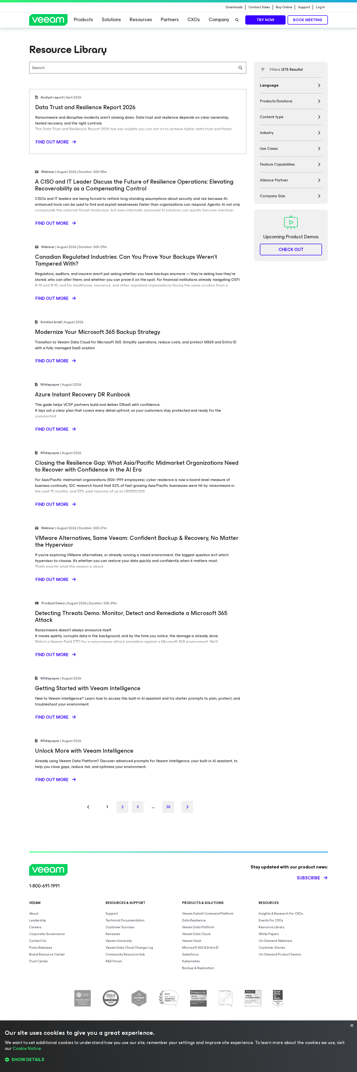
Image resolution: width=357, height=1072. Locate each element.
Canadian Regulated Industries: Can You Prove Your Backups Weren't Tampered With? (126, 260)
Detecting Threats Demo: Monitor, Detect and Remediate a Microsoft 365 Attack (131, 616)
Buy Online (284, 7)
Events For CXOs (271, 920)
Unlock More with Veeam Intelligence (84, 751)
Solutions (111, 20)
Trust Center (38, 961)
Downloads (234, 7)
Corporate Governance (47, 934)
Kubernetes (191, 961)
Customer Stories (272, 947)
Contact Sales (259, 7)
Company (219, 20)
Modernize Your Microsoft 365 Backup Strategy (97, 332)
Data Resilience (194, 920)
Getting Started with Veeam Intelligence (87, 688)
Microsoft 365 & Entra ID (200, 947)
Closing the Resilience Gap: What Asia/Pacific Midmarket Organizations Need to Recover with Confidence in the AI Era (136, 466)
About (33, 913)
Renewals (113, 934)
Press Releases (40, 947)
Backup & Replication (198, 968)
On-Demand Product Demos (280, 954)
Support (304, 7)
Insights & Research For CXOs (281, 913)
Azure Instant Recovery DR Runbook (82, 394)
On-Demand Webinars (275, 941)
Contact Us (37, 941)
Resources (141, 20)
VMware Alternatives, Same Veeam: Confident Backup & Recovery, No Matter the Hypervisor (136, 541)
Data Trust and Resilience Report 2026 (85, 107)
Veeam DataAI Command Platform (207, 913)
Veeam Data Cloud (196, 934)
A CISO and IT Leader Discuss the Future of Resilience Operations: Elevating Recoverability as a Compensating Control (134, 185)
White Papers (269, 934)
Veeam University (119, 941)
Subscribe (308, 878)
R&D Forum (114, 961)
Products (83, 20)
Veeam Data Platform (198, 927)
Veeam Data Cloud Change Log (129, 947)
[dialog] (178, 1046)
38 (168, 807)
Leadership (37, 920)
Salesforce (190, 954)
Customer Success (120, 927)
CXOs (193, 20)
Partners (170, 20)
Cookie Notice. (27, 1048)
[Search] (237, 20)
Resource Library (271, 927)
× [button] (351, 1025)
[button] (178, 1059)
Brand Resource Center (47, 954)
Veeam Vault (191, 941)
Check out (291, 249)
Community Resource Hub (125, 954)
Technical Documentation (125, 920)
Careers (35, 927)
